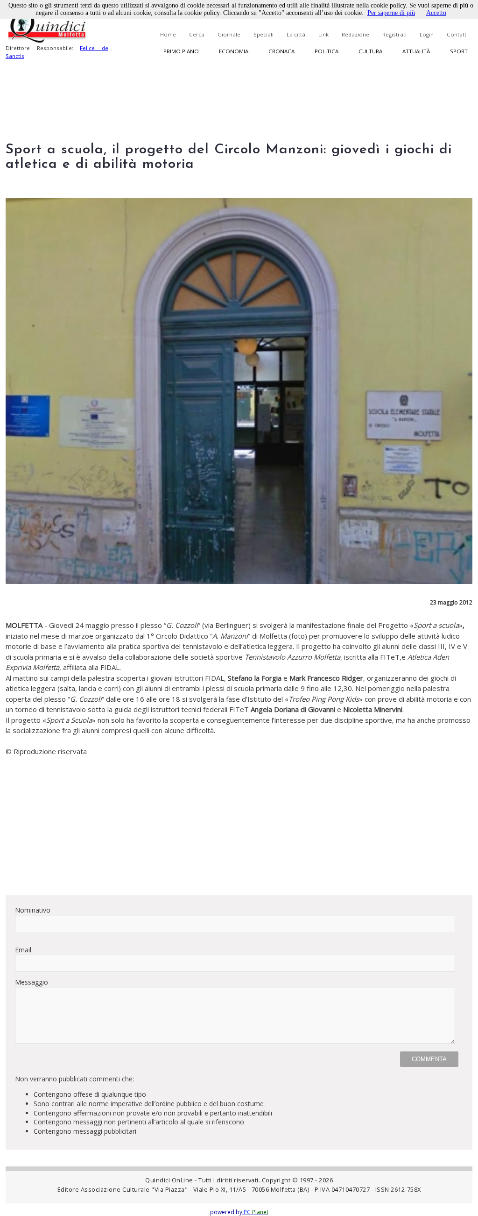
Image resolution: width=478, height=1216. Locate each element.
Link (323, 34)
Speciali (263, 34)
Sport (459, 51)
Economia (233, 51)
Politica (326, 51)
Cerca (196, 34)
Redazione (355, 34)
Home (168, 34)
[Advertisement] (239, 822)
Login (427, 34)
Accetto (436, 12)
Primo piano (181, 51)
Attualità (416, 51)
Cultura (370, 51)
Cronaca (281, 51)
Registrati (394, 34)
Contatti (457, 34)
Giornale (229, 34)
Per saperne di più (391, 12)
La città (296, 34)
